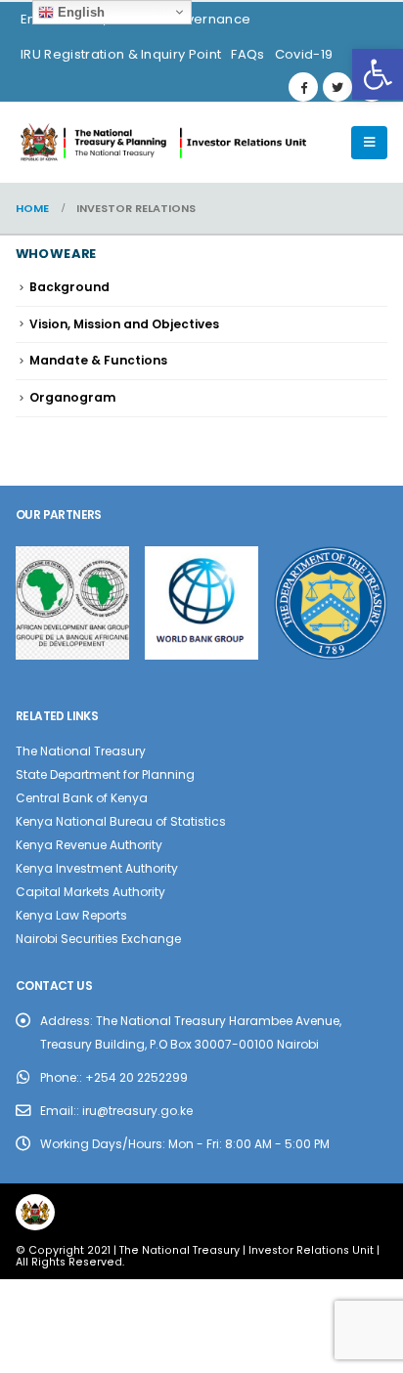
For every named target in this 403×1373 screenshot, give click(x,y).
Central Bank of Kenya (82, 798)
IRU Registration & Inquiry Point (121, 54)
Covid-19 (304, 54)
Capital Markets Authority (90, 891)
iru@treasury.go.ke (137, 1110)
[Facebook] (303, 87)
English (79, 12)
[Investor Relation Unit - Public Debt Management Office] (162, 142)
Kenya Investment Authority (97, 868)
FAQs (247, 54)
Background (69, 287)
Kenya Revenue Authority (89, 845)
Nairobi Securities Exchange (98, 938)
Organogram (72, 397)
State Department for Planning (105, 774)
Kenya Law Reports (71, 915)
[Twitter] (337, 87)
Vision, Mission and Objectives (124, 324)
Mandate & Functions (98, 360)
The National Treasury (81, 751)
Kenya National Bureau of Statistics (121, 821)
